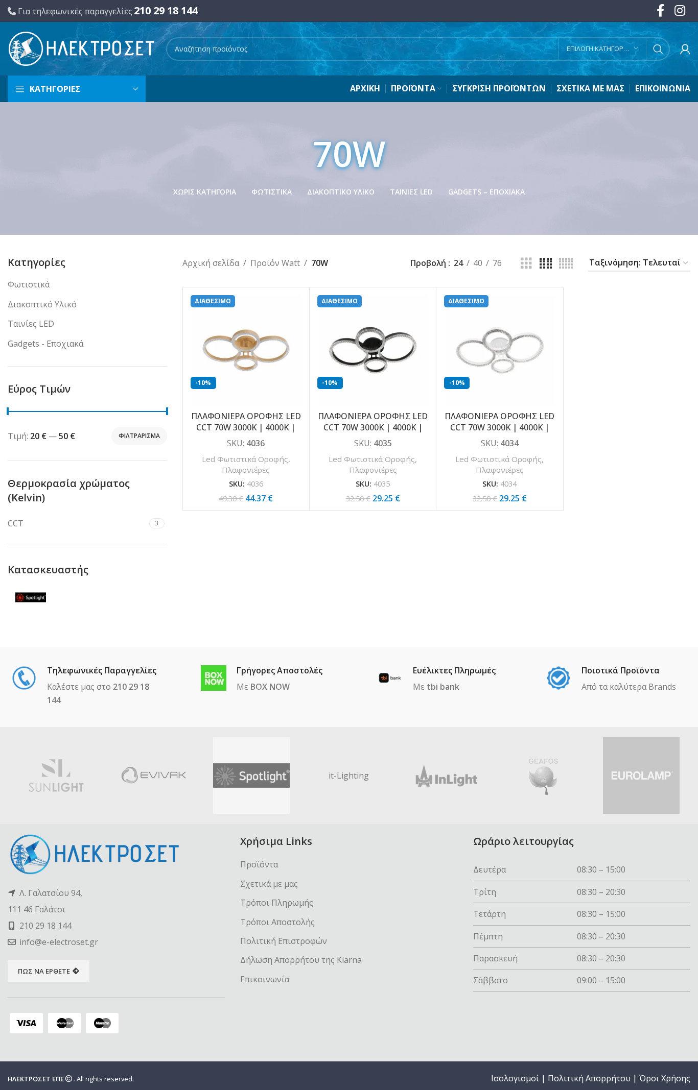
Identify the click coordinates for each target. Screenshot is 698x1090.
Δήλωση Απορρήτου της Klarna (301, 959)
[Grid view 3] (526, 263)
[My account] (685, 49)
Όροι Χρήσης (664, 1078)
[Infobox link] (87, 686)
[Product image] (246, 350)
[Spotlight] (251, 775)
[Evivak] (154, 775)
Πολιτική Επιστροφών (283, 941)
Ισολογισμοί (515, 1078)
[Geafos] (544, 775)
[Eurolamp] (641, 775)
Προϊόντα (259, 864)
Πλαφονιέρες (246, 470)
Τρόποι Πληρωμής (276, 902)
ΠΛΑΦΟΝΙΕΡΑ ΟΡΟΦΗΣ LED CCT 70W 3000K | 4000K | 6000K (246, 427)
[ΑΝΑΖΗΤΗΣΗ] (658, 49)
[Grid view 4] (546, 263)
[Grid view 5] (566, 263)
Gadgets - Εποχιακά (45, 343)
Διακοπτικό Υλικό (42, 304)
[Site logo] (82, 48)
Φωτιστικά (29, 284)
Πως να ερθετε (44, 971)
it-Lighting (349, 775)
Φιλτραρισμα (139, 435)
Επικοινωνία (264, 979)
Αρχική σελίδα (210, 263)
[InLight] (446, 775)
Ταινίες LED (31, 323)
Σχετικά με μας (269, 883)
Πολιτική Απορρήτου (589, 1078)
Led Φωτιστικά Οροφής (245, 459)
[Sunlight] (56, 775)
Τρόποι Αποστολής (277, 922)
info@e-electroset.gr (58, 942)
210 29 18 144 (166, 10)
